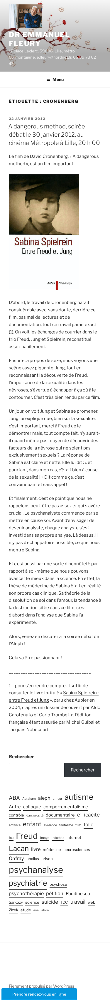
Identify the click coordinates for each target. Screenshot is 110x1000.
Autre (15, 806)
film (78, 825)
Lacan (19, 848)
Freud (27, 836)
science (32, 902)
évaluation (41, 910)
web (91, 902)
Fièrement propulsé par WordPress (41, 986)
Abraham (29, 799)
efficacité (88, 814)
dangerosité (34, 815)
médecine (52, 849)
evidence (50, 825)
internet (74, 837)
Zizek (13, 910)
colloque (32, 806)
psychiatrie (28, 882)
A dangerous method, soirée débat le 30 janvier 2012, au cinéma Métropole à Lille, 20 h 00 (54, 134)
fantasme (66, 825)
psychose (58, 884)
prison (47, 859)
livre (35, 849)
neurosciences (76, 849)
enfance (15, 825)
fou (11, 838)
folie (88, 824)
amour (57, 799)
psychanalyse (36, 870)
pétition (54, 893)
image (44, 838)
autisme (79, 796)
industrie (58, 838)
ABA (14, 798)
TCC (64, 902)
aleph (44, 798)
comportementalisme (65, 806)
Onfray (16, 858)
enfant (32, 824)
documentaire (60, 815)
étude (26, 910)
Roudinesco (78, 893)
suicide (50, 902)
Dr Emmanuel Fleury (39, 39)
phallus (32, 859)
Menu (58, 79)
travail (77, 901)
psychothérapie (26, 893)
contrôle (16, 815)
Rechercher (21, 756)
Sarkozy (16, 902)
